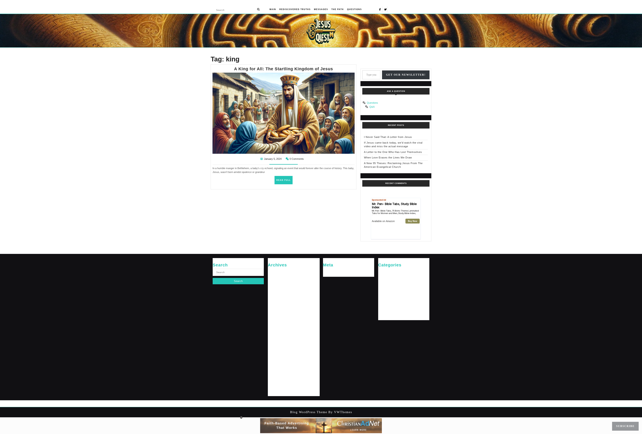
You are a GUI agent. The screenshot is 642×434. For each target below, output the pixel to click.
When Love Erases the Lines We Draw (388, 157)
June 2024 (273, 347)
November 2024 (275, 320)
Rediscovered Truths (295, 9)
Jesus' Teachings (386, 287)
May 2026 (272, 271)
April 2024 (273, 358)
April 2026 (273, 277)
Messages (321, 9)
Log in (326, 271)
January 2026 (274, 287)
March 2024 (273, 363)
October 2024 (274, 325)
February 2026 (275, 282)
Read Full (284, 181)
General (382, 277)
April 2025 (273, 304)
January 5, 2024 (273, 158)
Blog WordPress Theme (308, 412)
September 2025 (276, 298)
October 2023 (274, 391)
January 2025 (274, 309)
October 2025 (274, 293)
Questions (354, 9)
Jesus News (384, 282)
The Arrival (383, 309)
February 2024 (275, 369)
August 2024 (274, 336)
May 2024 (272, 353)
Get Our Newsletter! (405, 74)
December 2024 (275, 315)
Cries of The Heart (387, 271)
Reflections (383, 304)
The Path (337, 9)
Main (273, 9)
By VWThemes (339, 412)
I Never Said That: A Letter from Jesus (388, 137)
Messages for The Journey (391, 293)
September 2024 (276, 331)
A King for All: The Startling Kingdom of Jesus (283, 68)
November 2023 (275, 385)
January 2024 (274, 374)
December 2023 (275, 380)
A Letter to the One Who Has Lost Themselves (393, 152)
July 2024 (272, 342)
